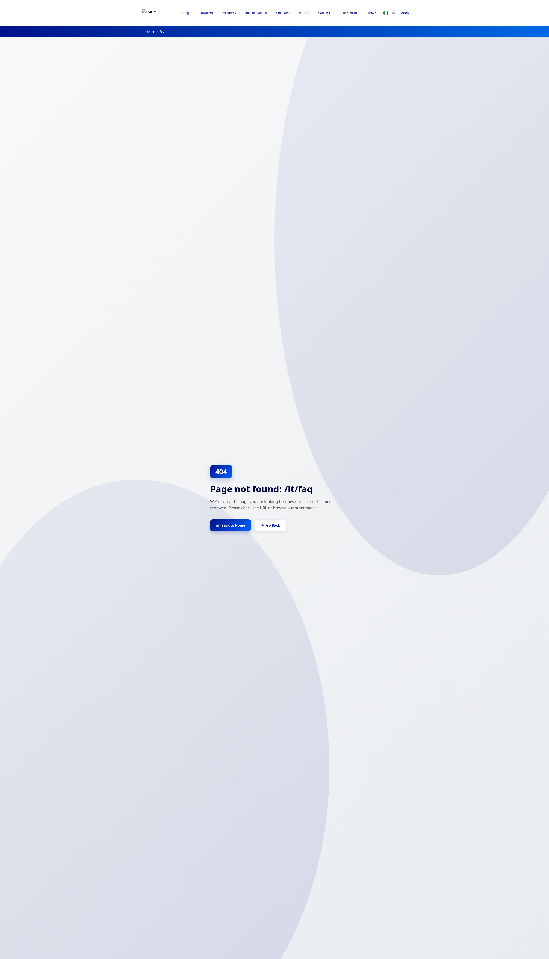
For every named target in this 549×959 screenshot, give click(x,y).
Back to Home (233, 525)
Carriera (324, 13)
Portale (371, 13)
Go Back (273, 525)
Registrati (350, 13)
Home (150, 31)
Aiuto (405, 13)
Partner (304, 13)
